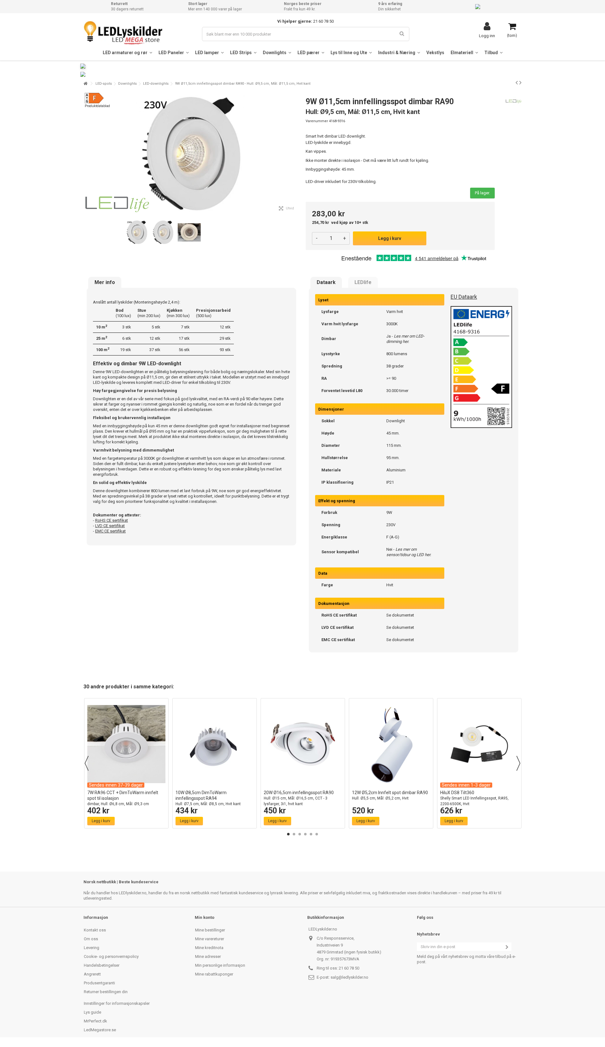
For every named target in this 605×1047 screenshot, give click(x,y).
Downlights (127, 84)
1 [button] (288, 834)
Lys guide (92, 1012)
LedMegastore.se (100, 1029)
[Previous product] (517, 82)
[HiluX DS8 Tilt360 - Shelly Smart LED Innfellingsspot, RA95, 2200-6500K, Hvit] (479, 744)
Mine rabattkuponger (214, 974)
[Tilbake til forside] (85, 84)
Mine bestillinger (210, 930)
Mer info (105, 282)
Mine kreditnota (209, 947)
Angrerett (92, 974)
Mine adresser (208, 956)
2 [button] (294, 834)
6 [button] (316, 834)
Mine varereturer (209, 938)
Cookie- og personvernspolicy (111, 956)
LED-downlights (156, 84)
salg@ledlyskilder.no (349, 977)
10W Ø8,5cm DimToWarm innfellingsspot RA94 (208, 798)
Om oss (91, 938)
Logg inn (487, 35)
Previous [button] (86, 763)
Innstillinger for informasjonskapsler (117, 1003)
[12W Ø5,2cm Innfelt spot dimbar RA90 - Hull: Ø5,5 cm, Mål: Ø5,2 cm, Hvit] (391, 744)
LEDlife (363, 282)
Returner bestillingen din (106, 991)
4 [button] (305, 834)
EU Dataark (464, 296)
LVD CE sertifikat (110, 525)
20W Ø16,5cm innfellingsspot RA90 (299, 798)
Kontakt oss (95, 930)
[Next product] (520, 82)
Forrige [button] (87, 154)
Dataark (326, 282)
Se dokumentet (400, 615)
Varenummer (317, 121)
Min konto (204, 917)
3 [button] (299, 834)
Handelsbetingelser (101, 965)
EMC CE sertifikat (110, 531)
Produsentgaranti (99, 983)
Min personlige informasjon (220, 965)
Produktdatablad (97, 106)
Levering (91, 947)
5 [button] (311, 834)
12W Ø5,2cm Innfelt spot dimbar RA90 (390, 795)
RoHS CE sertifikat (111, 520)
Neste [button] (296, 154)
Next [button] (518, 763)
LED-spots (103, 84)
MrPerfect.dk (95, 1021)
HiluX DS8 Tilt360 (474, 798)
